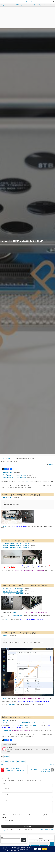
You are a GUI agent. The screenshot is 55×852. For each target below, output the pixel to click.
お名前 (3, 783)
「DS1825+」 (14, 612)
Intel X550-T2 (12, 761)
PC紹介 (39, 5)
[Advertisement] (27, 17)
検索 (2, 837)
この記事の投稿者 (6, 744)
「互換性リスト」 (7, 730)
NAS (18, 761)
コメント (4, 800)
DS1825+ (6, 761)
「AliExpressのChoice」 (18, 615)
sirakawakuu (51, 464)
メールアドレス (6, 788)
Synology (23, 761)
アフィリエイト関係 (32, 5)
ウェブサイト (4, 794)
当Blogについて (4, 5)
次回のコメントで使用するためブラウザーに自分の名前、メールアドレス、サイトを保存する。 (26, 814)
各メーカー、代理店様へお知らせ (17, 5)
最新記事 (14, 744)
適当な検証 (6, 756)
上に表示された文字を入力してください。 (11, 820)
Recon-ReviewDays (27, 2)
